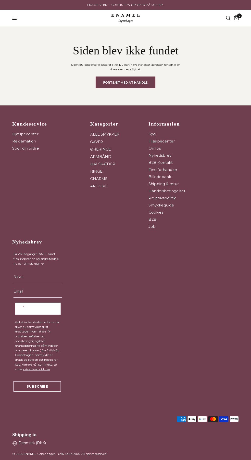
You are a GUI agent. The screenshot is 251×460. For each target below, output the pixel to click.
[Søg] (228, 18)
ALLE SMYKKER (104, 134)
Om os (155, 148)
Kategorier (104, 123)
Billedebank (160, 176)
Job (152, 226)
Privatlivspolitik (162, 198)
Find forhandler (163, 169)
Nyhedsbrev (160, 155)
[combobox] (23, 309)
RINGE (96, 171)
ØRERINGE (100, 149)
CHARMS (98, 178)
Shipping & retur (164, 183)
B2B (153, 219)
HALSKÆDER (102, 164)
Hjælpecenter (25, 134)
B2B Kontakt (161, 162)
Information (164, 123)
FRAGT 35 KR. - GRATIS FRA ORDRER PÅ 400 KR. (125, 5)
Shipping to (24, 434)
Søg (152, 134)
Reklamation (24, 141)
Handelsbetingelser (167, 191)
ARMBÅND (100, 156)
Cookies (156, 212)
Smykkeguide (161, 205)
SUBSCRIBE (37, 386)
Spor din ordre (25, 148)
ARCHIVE (99, 186)
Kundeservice (29, 123)
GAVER (96, 142)
